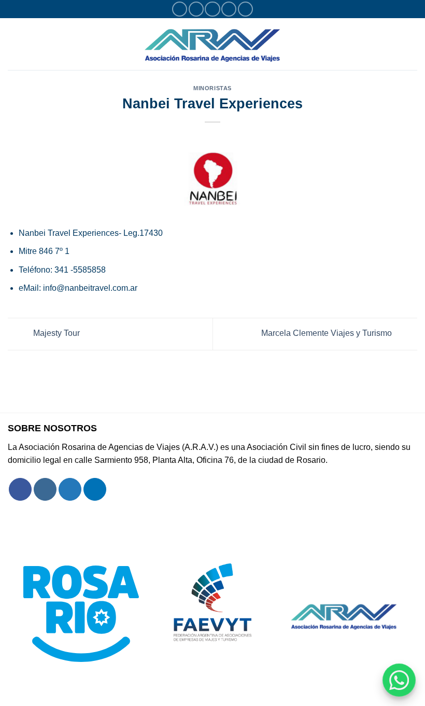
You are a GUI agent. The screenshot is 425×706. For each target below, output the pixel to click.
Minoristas (212, 88)
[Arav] (212, 43)
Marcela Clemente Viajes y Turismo (327, 333)
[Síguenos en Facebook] (179, 9)
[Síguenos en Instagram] (196, 9)
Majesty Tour (55, 333)
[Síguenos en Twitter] (212, 9)
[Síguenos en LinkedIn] (245, 9)
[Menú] (14, 44)
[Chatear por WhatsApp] (399, 680)
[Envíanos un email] (228, 9)
